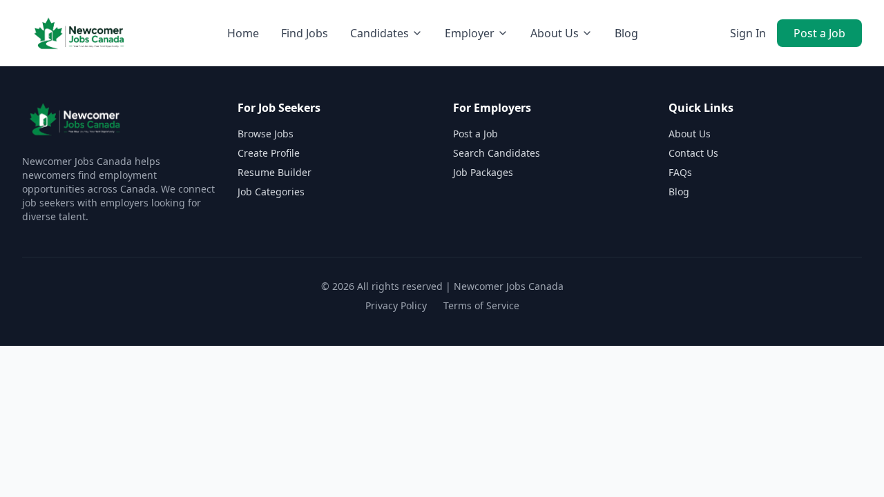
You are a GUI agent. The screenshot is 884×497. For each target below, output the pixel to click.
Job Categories (271, 191)
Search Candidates (496, 152)
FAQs (680, 172)
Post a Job (819, 33)
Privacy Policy (396, 305)
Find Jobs (304, 33)
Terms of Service (481, 305)
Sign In (748, 33)
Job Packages (483, 172)
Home (243, 33)
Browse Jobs (266, 133)
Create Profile (269, 152)
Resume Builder (274, 172)
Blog (626, 33)
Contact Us (693, 152)
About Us (690, 133)
